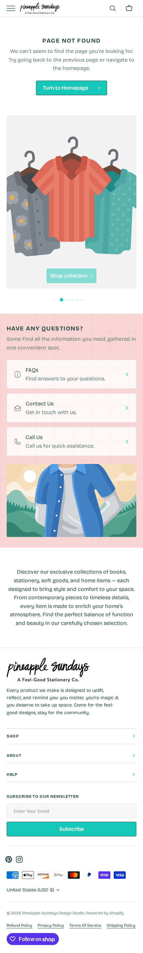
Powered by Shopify (105, 913)
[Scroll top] (135, 945)
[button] (112, 8)
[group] (71, 201)
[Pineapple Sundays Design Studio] (40, 8)
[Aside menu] (13, 8)
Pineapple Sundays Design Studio (53, 913)
